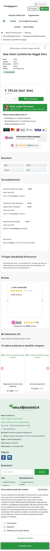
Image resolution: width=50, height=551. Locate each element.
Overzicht (43, 490)
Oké (43, 472)
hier (29, 268)
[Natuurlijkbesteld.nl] (10, 6)
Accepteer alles (25, 546)
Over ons (6, 485)
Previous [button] (2, 368)
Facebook (3, 457)
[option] (13, 371)
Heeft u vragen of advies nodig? (12, 419)
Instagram (9, 457)
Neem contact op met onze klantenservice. (15, 422)
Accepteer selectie (25, 538)
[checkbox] (8, 523)
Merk (5, 59)
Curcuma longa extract (37, 384)
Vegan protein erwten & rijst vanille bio (13, 385)
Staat (5, 66)
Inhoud (5, 62)
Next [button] (48, 368)
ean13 (5, 68)
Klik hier (18, 243)
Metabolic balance (9, 482)
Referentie (7, 64)
